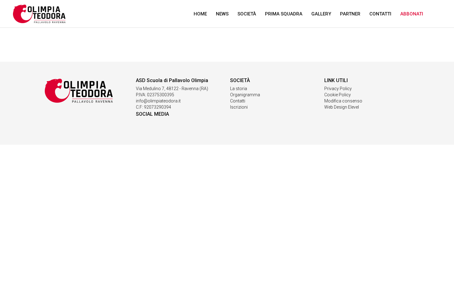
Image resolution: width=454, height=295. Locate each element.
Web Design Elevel (341, 107)
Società (247, 14)
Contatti (380, 14)
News (222, 14)
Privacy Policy (338, 88)
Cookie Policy (337, 94)
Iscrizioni (239, 107)
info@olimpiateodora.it (158, 100)
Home (200, 14)
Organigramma (245, 94)
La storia (238, 88)
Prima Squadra (283, 14)
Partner (350, 14)
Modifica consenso (343, 100)
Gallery (321, 14)
